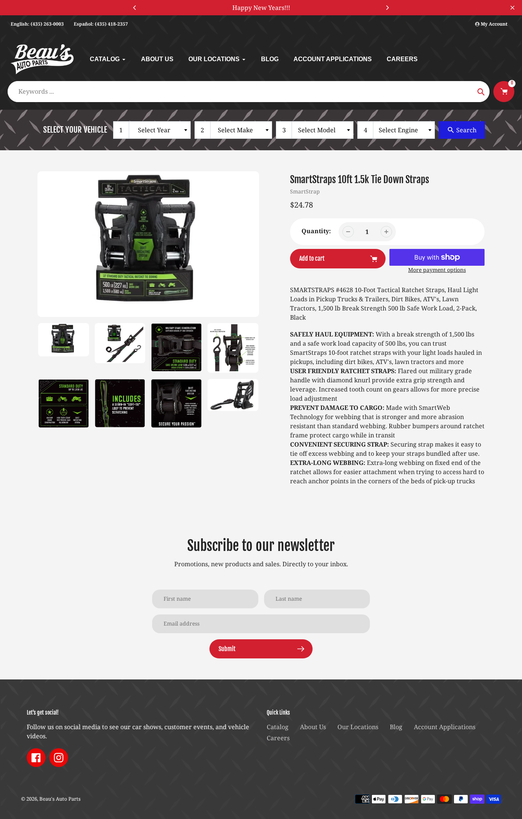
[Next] (387, 7)
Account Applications (444, 727)
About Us (313, 727)
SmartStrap (305, 191)
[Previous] (135, 7)
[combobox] (152, 130)
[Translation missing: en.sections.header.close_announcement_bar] (512, 7)
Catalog (278, 727)
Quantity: (316, 231)
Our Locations (357, 727)
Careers (278, 738)
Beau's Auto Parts (60, 798)
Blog (396, 727)
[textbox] (155, 130)
